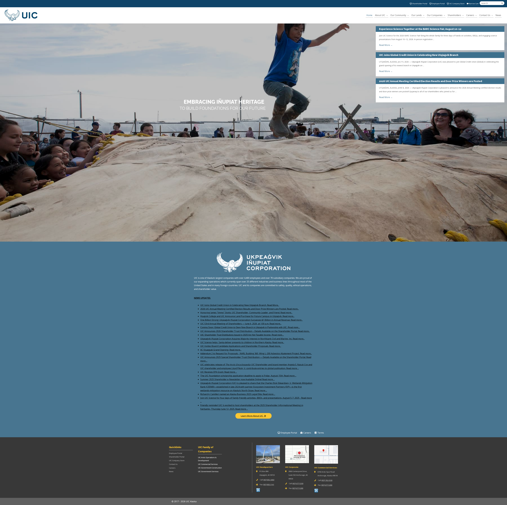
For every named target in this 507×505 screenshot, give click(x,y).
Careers (307, 432)
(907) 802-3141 (268, 484)
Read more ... (292, 368)
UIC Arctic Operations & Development (207, 459)
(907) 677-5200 (297, 483)
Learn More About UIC (252, 415)
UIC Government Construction (210, 468)
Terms (320, 432)
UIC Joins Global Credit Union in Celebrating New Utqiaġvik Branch (418, 55)
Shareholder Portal (176, 457)
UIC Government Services (208, 471)
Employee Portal (288, 432)
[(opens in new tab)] (258, 489)
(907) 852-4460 (268, 480)
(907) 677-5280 (297, 488)
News (171, 471)
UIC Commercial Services (208, 464)
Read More (386, 45)
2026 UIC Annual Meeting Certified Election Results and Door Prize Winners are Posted (430, 81)
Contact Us (173, 464)
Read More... (273, 305)
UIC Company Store (176, 460)
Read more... (293, 308)
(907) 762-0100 (326, 480)
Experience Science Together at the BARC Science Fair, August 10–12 (420, 29)
